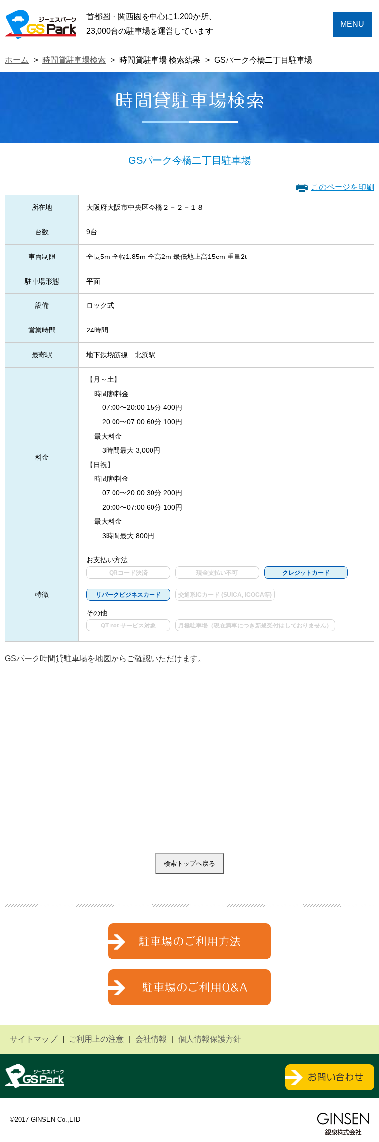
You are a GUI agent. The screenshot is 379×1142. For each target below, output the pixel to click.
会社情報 (151, 1039)
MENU (352, 24)
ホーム (17, 60)
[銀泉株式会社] (343, 1124)
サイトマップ (33, 1039)
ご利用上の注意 (96, 1039)
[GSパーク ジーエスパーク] (40, 32)
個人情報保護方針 (209, 1039)
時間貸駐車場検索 (74, 60)
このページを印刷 (342, 187)
